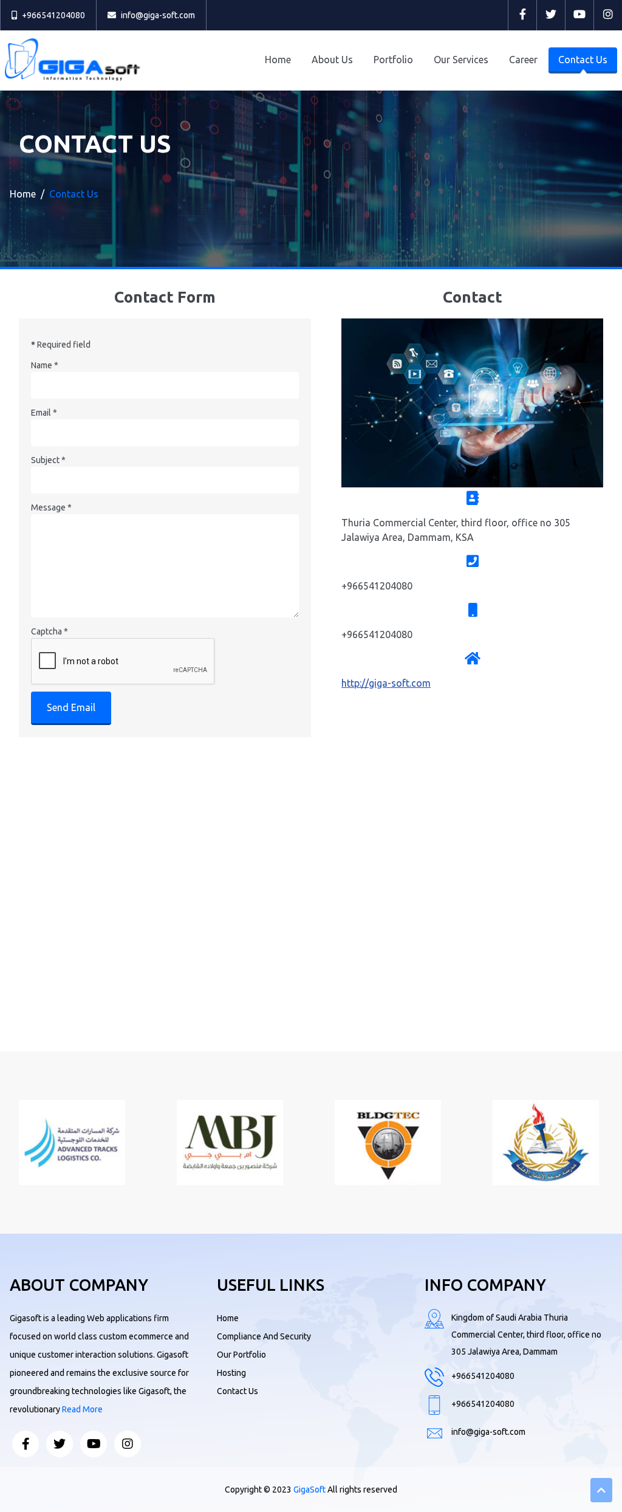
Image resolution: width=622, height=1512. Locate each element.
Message (51, 507)
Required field (61, 344)
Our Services (461, 59)
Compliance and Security (264, 1336)
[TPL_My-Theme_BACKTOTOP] (601, 1490)
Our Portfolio (241, 1354)
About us (332, 59)
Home (278, 59)
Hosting (231, 1373)
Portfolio (393, 59)
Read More (82, 1409)
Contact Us (582, 59)
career (523, 59)
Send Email (71, 707)
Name (44, 365)
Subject (48, 460)
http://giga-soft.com (386, 683)
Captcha (49, 631)
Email (44, 413)
